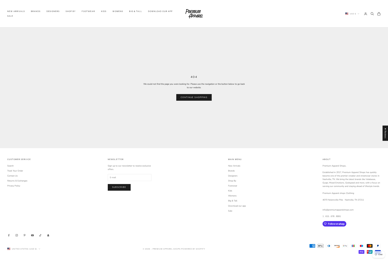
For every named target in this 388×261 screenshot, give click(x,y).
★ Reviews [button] (385, 133)
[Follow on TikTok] (40, 235)
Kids (104, 11)
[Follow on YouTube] (32, 235)
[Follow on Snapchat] (48, 235)
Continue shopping (194, 97)
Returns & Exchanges (17, 180)
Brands (35, 11)
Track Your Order (15, 170)
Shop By (71, 11)
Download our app (160, 11)
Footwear (88, 11)
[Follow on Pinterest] (24, 235)
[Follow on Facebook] (8, 235)
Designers (53, 11)
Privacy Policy (13, 185)
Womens (117, 11)
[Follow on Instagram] (16, 235)
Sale (10, 16)
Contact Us (12, 175)
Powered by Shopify (193, 249)
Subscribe (119, 187)
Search (10, 165)
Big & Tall (135, 11)
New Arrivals (16, 11)
